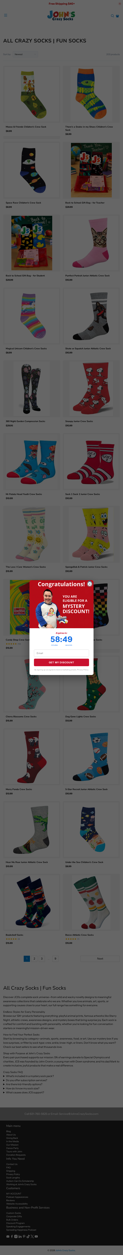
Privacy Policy (82, 670)
